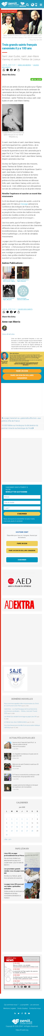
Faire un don (22, 371)
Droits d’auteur (22, 1008)
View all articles (8, 334)
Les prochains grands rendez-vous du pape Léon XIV (14, 871)
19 (22, 827)
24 (12, 831)
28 (32, 831)
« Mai (5, 839)
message (24, 204)
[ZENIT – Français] (12, 4)
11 (17, 823)
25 (17, 831)
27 (27, 831)
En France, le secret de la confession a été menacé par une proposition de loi (25, 776)
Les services (34, 1005)
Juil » (9, 839)
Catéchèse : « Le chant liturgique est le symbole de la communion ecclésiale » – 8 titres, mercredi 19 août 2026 (20, 711)
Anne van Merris (24, 65)
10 (12, 823)
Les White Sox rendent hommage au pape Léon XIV (20, 716)
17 (12, 827)
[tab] (13, 959)
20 (27, 827)
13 (27, 823)
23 (6, 831)
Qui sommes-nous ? (11, 1005)
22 (37, 827)
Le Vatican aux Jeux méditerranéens (15, 722)
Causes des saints (9, 11)
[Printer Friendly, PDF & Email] (36, 79)
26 (22, 831)
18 (17, 827)
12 (22, 823)
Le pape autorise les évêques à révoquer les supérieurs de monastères (25, 786)
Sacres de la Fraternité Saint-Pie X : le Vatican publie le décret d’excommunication (24, 744)
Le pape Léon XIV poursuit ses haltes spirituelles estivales (14, 886)
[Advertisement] (22, 400)
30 (6, 835)
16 (6, 827)
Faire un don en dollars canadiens (22, 376)
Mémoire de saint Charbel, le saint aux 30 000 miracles (25, 765)
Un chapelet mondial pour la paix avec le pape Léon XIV (25, 755)
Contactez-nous (35, 1008)
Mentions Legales (9, 1008)
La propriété (24, 1005)
